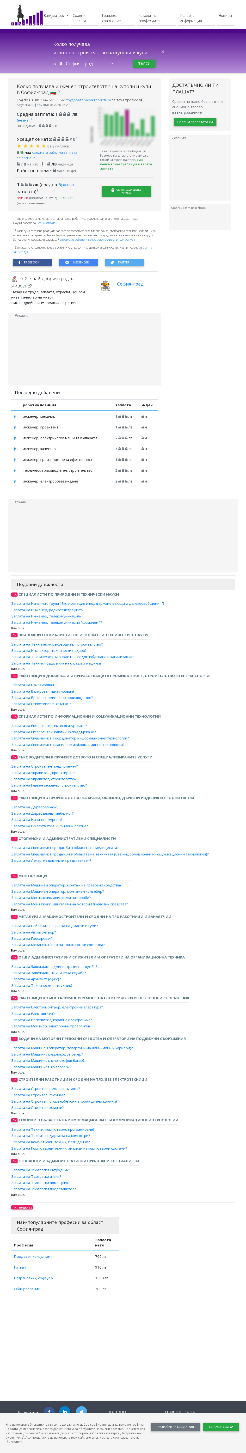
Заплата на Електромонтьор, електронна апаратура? (57, 1007)
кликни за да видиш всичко (128, 191)
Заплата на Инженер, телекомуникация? (46, 616)
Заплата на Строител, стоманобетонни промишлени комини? (64, 1101)
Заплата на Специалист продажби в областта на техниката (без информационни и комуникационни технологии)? (110, 853)
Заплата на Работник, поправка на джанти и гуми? (54, 925)
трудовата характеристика (89, 100)
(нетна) (24, 120)
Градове (173, 1411)
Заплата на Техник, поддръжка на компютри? (50, 1135)
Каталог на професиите (149, 18)
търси (144, 63)
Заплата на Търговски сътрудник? (40, 1169)
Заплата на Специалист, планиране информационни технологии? (67, 744)
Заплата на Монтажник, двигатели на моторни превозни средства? (69, 903)
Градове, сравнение (111, 18)
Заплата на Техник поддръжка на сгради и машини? (56, 662)
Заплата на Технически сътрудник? (42, 985)
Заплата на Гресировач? (32, 938)
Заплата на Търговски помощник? (40, 1182)
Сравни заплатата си (195, 121)
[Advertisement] (84, 351)
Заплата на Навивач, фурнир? (36, 819)
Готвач (20, 1267)
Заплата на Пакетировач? (33, 684)
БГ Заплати (28, 1412)
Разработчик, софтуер (33, 1278)
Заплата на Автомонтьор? (33, 931)
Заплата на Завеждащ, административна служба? (54, 966)
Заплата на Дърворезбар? (34, 807)
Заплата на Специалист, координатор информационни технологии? (70, 738)
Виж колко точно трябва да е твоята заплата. (126, 164)
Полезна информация (191, 18)
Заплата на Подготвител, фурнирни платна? (49, 825)
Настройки (176, 1427)
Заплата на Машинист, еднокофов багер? (47, 1054)
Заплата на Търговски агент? (36, 1176)
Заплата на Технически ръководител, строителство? (57, 644)
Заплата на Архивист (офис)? (36, 979)
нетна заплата (46, 223)
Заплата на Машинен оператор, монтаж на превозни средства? (66, 885)
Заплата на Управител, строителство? (44, 778)
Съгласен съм (219, 1427)
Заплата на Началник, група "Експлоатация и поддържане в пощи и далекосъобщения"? (88, 603)
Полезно (116, 1411)
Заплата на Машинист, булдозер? (40, 1066)
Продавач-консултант (33, 1256)
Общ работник (27, 1288)
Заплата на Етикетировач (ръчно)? (41, 703)
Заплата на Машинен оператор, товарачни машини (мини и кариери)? (72, 1047)
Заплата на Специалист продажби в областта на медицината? (65, 847)
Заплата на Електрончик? (33, 1013)
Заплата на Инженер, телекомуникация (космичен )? (56, 622)
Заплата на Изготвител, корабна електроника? (51, 1019)
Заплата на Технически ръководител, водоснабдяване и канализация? (72, 656)
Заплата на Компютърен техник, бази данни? (50, 1141)
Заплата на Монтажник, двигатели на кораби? (51, 897)
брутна (66, 185)
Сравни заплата (79, 18)
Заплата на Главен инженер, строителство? (49, 785)
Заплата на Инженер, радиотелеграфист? (47, 609)
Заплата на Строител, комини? (37, 1107)
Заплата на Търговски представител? (43, 1188)
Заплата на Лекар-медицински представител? (51, 860)
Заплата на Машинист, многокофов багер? (48, 1060)
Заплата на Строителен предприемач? (44, 766)
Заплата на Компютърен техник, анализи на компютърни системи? (69, 1148)
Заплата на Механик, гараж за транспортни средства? (58, 944)
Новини (225, 15)
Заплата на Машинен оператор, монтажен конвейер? (57, 891)
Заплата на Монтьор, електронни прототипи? (51, 1026)
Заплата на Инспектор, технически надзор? (49, 650)
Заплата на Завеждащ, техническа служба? (48, 972)
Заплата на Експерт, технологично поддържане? (53, 731)
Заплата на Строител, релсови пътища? (45, 1088)
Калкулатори (55, 15)
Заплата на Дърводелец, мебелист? (42, 813)
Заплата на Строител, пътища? (38, 1094)
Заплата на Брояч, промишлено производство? (52, 697)
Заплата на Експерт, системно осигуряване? (49, 725)
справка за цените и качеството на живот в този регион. (97, 240)
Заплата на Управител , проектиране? (43, 772)
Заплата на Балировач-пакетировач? (42, 691)
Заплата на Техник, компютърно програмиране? (53, 1129)
